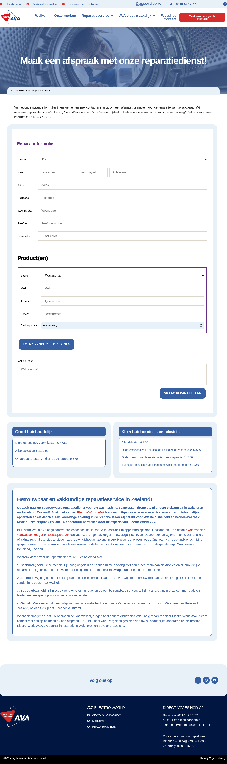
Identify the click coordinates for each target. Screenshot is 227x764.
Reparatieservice (95, 15)
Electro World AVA (90, 512)
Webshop (168, 15)
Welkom (41, 15)
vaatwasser (24, 535)
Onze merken (65, 15)
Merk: (24, 288)
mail (183, 720)
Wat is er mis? (25, 360)
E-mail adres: (25, 236)
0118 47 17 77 (188, 715)
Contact (170, 19)
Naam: (21, 172)
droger (38, 535)
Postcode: (24, 197)
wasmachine (196, 530)
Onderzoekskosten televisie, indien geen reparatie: (157, 457)
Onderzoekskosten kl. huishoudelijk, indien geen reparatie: (162, 449)
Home (14, 90)
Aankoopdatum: (30, 325)
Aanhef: (22, 159)
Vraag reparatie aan (182, 393)
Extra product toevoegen (46, 344)
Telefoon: (23, 223)
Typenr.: (25, 301)
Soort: (24, 275)
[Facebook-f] (225, 4)
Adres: (21, 185)
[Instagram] (206, 680)
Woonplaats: (25, 210)
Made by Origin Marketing (212, 758)
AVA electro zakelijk (135, 15)
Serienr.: (25, 313)
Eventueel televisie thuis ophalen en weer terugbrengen (160, 464)
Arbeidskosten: (138, 442)
